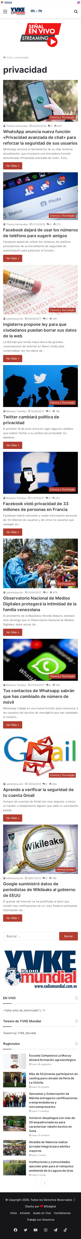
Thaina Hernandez (17, 125)
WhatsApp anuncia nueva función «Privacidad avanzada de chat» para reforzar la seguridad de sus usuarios (40, 137)
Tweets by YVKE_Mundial (19, 1033)
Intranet (25, 1213)
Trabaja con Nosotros (40, 1219)
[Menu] (5, 13)
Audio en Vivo (42, 1213)
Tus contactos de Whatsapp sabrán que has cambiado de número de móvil (38, 696)
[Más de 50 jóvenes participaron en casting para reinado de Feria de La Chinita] (14, 1079)
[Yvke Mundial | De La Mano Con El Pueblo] (27, 11)
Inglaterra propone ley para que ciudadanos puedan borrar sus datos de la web (40, 330)
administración (14, 318)
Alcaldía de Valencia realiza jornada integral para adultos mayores (49, 1146)
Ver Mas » (12, 165)
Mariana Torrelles (16, 411)
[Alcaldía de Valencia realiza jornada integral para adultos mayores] (14, 1148)
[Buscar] (76, 13)
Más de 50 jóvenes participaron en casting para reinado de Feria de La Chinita (53, 1078)
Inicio (9, 57)
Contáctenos (62, 1213)
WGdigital (50, 1206)
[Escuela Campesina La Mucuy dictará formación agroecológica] (14, 1061)
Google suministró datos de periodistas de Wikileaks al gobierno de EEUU (39, 889)
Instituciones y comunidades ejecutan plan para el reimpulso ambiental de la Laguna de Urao (51, 1166)
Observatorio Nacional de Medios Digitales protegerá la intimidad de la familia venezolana (39, 604)
